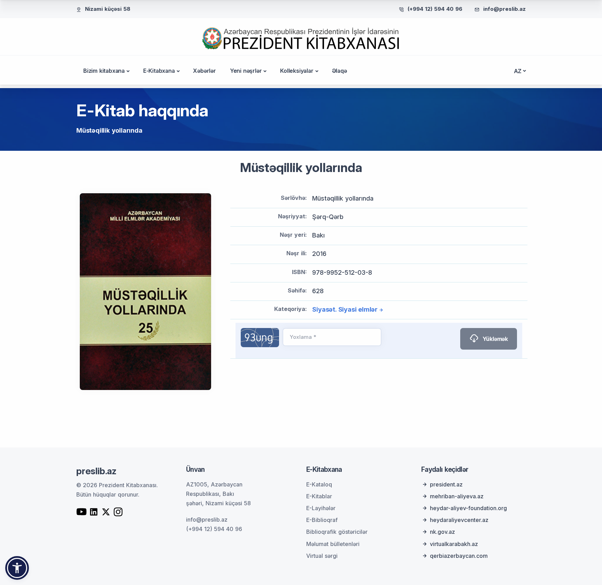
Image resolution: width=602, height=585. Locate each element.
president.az (446, 484)
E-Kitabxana (159, 70)
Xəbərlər (204, 70)
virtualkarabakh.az (454, 543)
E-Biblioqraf (322, 519)
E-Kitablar (319, 496)
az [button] (518, 71)
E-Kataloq (319, 484)
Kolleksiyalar (296, 70)
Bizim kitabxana (104, 70)
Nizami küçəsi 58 (107, 9)
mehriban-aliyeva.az (457, 496)
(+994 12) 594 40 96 (435, 9)
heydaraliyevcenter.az (459, 519)
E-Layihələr (320, 508)
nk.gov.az (442, 531)
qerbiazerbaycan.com (459, 555)
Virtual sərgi (322, 555)
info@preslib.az (504, 9)
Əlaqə (339, 70)
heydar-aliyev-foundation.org (468, 508)
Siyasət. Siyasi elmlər (345, 309)
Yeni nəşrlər (246, 70)
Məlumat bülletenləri (333, 543)
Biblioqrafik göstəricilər (337, 531)
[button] (17, 568)
